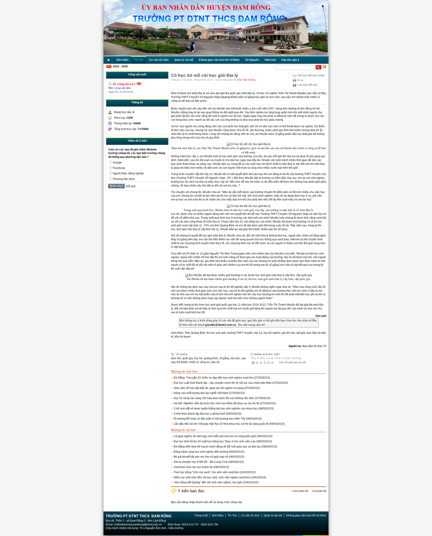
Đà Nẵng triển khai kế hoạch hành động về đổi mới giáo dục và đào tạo (217, 446)
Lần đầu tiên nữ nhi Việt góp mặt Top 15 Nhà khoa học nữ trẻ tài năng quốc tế (221, 423)
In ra (300, 80)
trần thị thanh (183, 336)
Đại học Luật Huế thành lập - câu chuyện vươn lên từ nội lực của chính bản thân (223, 382)
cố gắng (224, 358)
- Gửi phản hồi (318, 491)
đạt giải (300, 332)
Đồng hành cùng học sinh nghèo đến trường (201, 451)
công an (205, 362)
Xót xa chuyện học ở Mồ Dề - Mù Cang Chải (200, 461)
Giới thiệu (218, 515)
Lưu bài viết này (307, 84)
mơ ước (235, 358)
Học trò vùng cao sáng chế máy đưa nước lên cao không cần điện (214, 398)
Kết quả (130, 186)
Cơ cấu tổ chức (250, 515)
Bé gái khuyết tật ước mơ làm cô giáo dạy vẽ (201, 456)
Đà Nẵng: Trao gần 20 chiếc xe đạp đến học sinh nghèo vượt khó (214, 377)
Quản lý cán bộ (273, 515)
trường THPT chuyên (240, 332)
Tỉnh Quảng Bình (195, 332)
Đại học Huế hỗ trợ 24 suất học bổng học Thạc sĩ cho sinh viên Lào (215, 441)
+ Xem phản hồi (299, 491)
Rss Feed (324, 66)
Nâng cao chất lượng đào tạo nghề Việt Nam (201, 393)
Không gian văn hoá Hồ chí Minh (306, 515)
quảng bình (211, 358)
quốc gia (187, 358)
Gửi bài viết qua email (311, 75)
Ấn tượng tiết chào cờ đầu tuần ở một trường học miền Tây (209, 418)
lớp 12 (258, 332)
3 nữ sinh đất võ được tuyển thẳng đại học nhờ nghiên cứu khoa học (215, 408)
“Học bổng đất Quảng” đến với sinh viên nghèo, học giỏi (208, 482)
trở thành (182, 362)
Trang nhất (201, 515)
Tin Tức (232, 515)
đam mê (176, 358)
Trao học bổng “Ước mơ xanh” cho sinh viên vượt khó (206, 472)
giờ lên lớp (288, 332)
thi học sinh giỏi (216, 332)
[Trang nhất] (108, 60)
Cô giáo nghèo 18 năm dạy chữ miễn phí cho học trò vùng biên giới (215, 436)
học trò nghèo (271, 332)
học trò (198, 358)
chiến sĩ (193, 362)
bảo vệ (215, 362)
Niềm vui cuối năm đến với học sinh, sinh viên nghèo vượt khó (212, 477)
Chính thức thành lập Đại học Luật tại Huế (199, 413)
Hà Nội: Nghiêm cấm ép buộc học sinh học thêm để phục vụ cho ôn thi (216, 403)
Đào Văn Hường (246, 79)
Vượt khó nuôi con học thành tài (193, 467)
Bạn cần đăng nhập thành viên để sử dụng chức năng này (206, 502)
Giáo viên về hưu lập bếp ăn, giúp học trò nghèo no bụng (208, 388)
